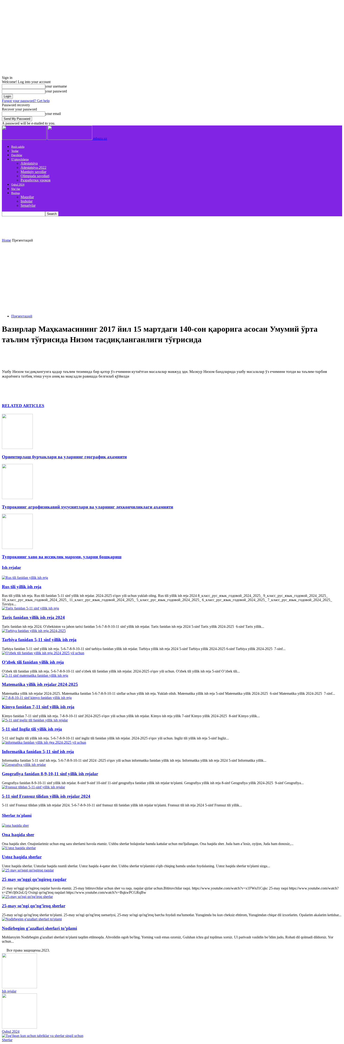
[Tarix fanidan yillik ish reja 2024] (30, 608)
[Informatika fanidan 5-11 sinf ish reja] (44, 742)
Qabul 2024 (17, 184)
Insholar (27, 201)
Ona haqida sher (18, 834)
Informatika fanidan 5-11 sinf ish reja (38, 751)
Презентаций (21, 316)
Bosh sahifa (17, 146)
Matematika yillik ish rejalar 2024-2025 (40, 684)
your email (53, 114)
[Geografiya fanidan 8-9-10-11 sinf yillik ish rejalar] (24, 765)
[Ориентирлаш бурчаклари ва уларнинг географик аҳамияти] (17, 448)
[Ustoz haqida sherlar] (19, 848)
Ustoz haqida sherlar (22, 856)
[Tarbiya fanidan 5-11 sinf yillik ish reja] (34, 631)
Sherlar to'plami (17, 815)
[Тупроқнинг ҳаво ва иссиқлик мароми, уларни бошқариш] (17, 548)
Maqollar (27, 197)
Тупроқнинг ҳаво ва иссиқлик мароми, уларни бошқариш (61, 556)
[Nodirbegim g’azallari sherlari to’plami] (32, 919)
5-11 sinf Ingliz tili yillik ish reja (32, 729)
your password (56, 91)
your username (56, 86)
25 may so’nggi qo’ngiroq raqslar (34, 879)
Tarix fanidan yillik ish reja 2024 (33, 617)
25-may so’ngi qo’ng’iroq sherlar (33, 905)
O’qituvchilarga (20, 159)
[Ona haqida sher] (15, 825)
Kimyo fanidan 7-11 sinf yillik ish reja (38, 706)
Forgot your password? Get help (26, 101)
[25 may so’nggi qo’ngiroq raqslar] (28, 870)
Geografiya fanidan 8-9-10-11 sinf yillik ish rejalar (50, 773)
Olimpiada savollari (35, 176)
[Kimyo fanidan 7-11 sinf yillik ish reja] (37, 698)
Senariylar (28, 205)
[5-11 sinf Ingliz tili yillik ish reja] (35, 720)
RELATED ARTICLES (23, 405)
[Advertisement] (172, 277)
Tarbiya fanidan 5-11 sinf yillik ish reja (39, 639)
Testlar (14, 151)
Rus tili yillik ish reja (21, 586)
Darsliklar (16, 155)
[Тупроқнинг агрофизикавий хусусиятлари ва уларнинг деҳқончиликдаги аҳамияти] (17, 498)
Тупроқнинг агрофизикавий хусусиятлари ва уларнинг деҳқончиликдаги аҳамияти (87, 506)
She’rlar (15, 189)
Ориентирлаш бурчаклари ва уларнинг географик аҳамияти (64, 456)
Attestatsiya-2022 (33, 167)
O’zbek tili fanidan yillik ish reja (33, 662)
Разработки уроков (36, 180)
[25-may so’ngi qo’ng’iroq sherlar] (27, 897)
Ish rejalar (11, 567)
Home (6, 240)
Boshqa (15, 193)
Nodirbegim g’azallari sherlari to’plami (39, 928)
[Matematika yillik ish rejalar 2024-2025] (35, 675)
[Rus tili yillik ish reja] (25, 578)
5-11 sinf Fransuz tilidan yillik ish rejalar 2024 (46, 796)
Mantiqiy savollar (33, 172)
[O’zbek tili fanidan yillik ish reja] (43, 653)
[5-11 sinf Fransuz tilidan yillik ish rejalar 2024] (33, 787)
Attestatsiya (29, 163)
